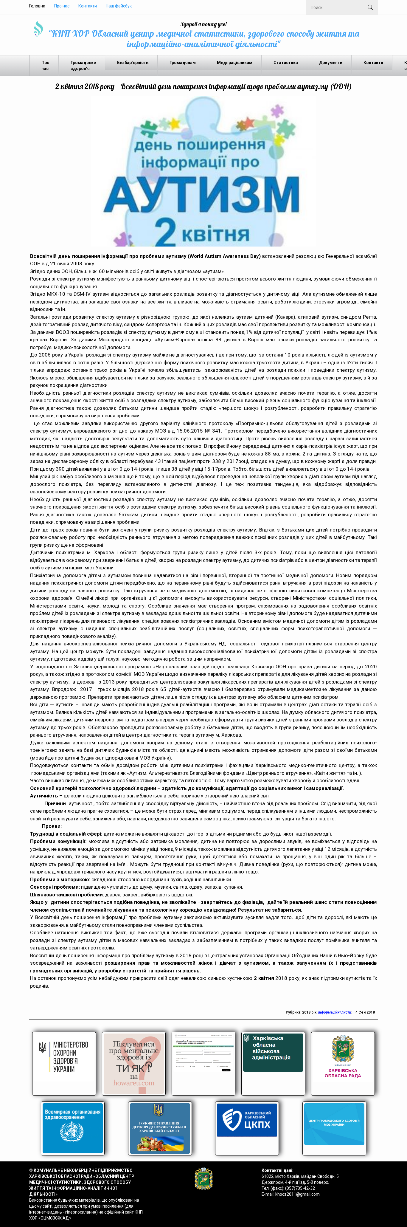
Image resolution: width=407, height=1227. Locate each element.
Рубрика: (294, 1012)
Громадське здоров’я (83, 65)
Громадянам (183, 62)
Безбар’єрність (132, 62)
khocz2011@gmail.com (297, 1194)
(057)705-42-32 (300, 1188)
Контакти (87, 6)
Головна (37, 6)
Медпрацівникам (234, 62)
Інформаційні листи (334, 1012)
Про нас (61, 6)
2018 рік (309, 1012)
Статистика (286, 62)
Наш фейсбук (119, 6)
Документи (330, 62)
